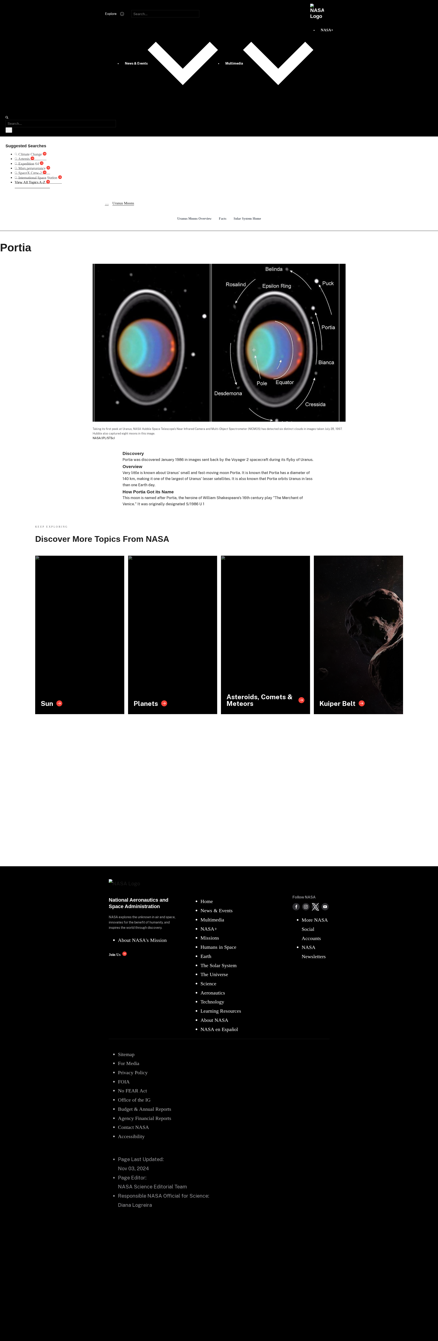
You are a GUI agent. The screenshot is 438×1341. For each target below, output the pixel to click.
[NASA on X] (315, 906)
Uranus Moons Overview (194, 218)
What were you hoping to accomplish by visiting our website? (65, 1320)
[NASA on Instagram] (305, 906)
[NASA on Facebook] (296, 906)
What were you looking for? (37, 1270)
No (13, 1249)
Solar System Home (247, 218)
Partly (16, 1256)
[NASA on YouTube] (325, 906)
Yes (14, 1243)
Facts (222, 218)
